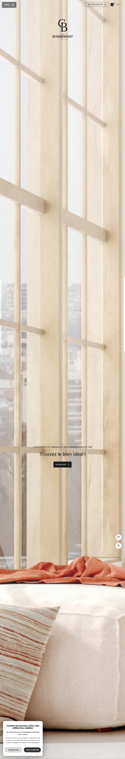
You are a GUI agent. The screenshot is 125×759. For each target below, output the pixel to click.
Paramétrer (13, 750)
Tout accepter (32, 750)
